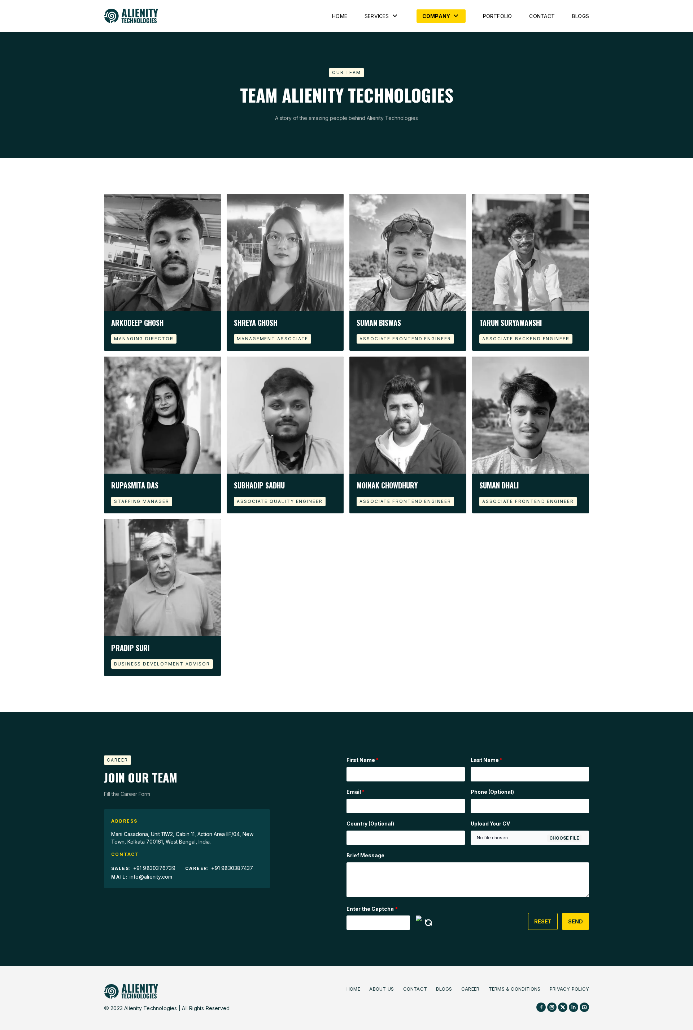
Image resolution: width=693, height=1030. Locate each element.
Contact (541, 16)
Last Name (486, 760)
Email (355, 792)
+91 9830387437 (232, 868)
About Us (381, 989)
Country (370, 823)
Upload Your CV (490, 823)
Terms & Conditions (515, 989)
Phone (492, 792)
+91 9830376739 (154, 868)
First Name (362, 760)
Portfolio (497, 16)
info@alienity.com (151, 877)
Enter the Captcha (372, 909)
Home (339, 16)
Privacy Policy (569, 989)
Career (470, 989)
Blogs (580, 16)
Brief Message (365, 855)
